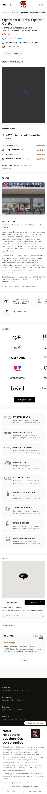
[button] (4, 5)
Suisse (5, 717)
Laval (27, 691)
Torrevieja (21, 700)
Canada (6, 688)
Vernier (23, 720)
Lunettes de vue (21, 417)
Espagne (6, 698)
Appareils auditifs (22, 508)
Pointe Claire (17, 691)
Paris (10, 710)
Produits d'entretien (24, 493)
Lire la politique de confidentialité (16, 783)
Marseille (18, 710)
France (5, 707)
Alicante (6, 700)
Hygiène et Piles (21, 523)
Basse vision (19, 462)
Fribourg (14, 720)
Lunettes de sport (22, 447)
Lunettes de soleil (22, 432)
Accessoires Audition (24, 538)
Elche (13, 700)
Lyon (4, 710)
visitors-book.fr (26, 165)
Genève (5, 720)
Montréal (6, 691)
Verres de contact (22, 478)
